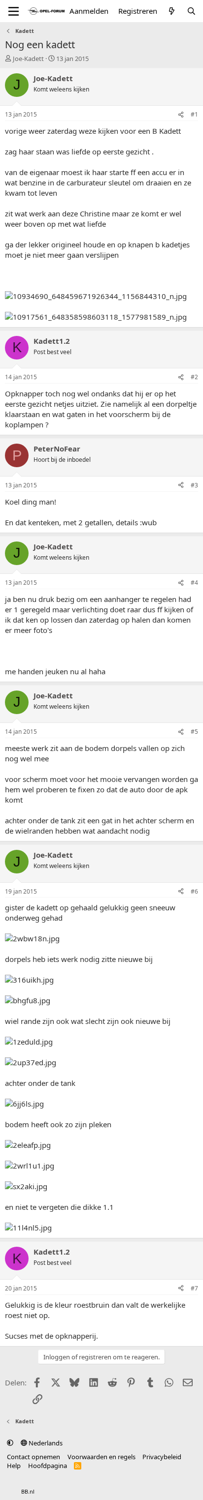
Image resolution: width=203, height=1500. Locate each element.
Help (14, 1465)
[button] (10, 1443)
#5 (194, 731)
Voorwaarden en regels (101, 1456)
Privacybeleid (161, 1456)
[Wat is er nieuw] (171, 11)
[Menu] (13, 11)
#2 (194, 377)
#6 (194, 891)
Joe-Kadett (28, 58)
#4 (194, 582)
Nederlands (45, 1443)
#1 (194, 114)
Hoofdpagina (47, 1465)
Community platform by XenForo (85, 1483)
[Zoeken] (191, 11)
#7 (194, 1288)
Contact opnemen (33, 1456)
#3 (194, 485)
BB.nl (27, 1491)
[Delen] (180, 114)
